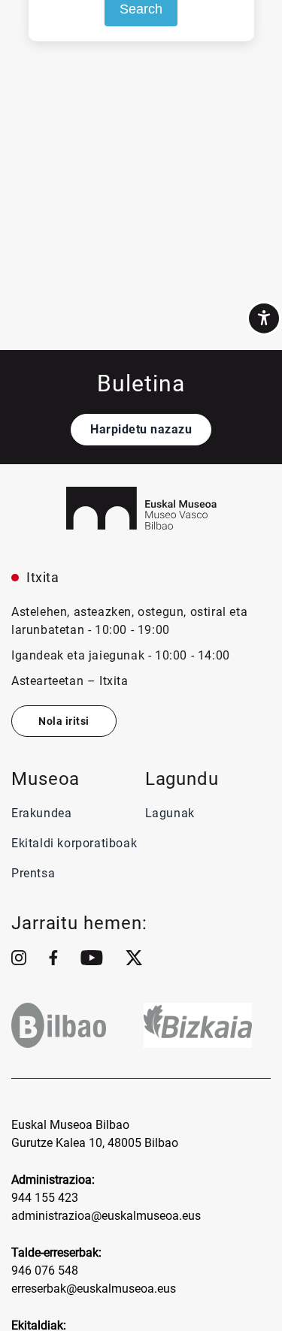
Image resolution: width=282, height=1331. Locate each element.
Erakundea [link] (41, 813)
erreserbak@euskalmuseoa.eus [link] (93, 1288)
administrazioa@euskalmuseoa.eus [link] (106, 1216)
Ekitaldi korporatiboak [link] (74, 843)
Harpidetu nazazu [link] (141, 429)
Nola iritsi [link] (63, 721)
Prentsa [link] (35, 873)
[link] (264, 318)
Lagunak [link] (170, 813)
